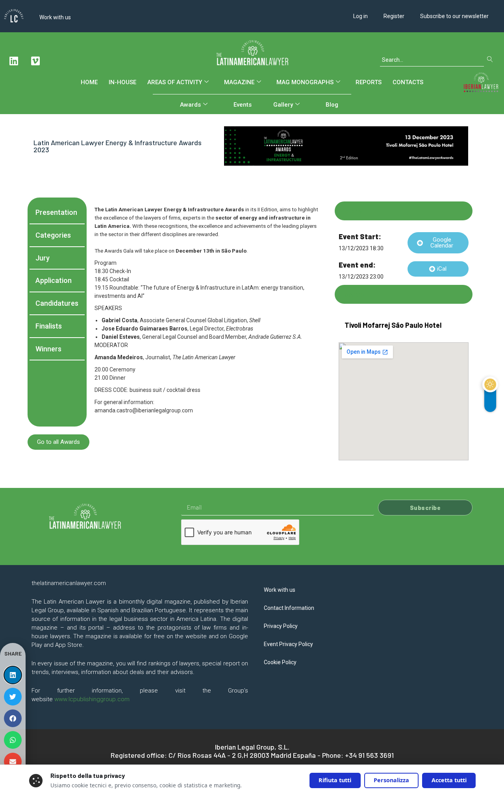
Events (242, 104)
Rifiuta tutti (335, 780)
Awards (190, 104)
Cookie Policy (280, 662)
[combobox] (432, 59)
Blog (332, 104)
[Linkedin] (14, 60)
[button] (438, 242)
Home (89, 82)
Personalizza (391, 780)
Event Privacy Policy (288, 644)
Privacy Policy (281, 626)
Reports (369, 82)
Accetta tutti (449, 780)
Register (394, 16)
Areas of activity (174, 82)
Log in (360, 16)
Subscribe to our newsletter (454, 16)
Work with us (55, 17)
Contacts (408, 82)
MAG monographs (305, 82)
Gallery (283, 104)
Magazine (239, 82)
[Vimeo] (35, 60)
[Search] (491, 59)
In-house (122, 82)
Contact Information (289, 608)
